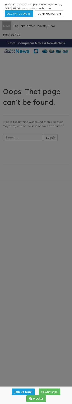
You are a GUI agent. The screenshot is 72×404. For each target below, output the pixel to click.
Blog (16, 26)
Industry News (46, 26)
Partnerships (11, 34)
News (6, 26)
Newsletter (28, 26)
